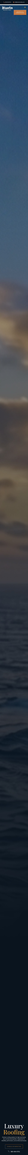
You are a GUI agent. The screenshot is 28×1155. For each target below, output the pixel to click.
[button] (25, 7)
